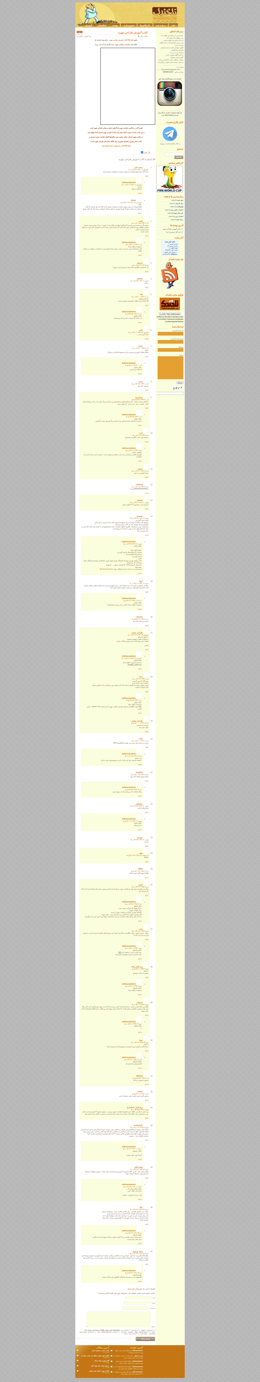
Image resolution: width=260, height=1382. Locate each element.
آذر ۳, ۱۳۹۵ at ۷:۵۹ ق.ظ (140, 1078)
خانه (173, 25)
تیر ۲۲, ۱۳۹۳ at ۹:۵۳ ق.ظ (133, 314)
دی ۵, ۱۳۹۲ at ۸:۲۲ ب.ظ (140, 265)
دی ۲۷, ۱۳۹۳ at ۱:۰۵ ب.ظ (140, 487)
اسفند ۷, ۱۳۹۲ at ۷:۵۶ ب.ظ (139, 281)
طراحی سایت (137, 633)
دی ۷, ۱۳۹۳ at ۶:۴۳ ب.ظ (140, 435)
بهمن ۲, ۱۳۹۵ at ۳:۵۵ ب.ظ (139, 1109)
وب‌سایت (152, 1308)
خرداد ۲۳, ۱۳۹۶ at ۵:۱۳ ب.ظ (139, 1209)
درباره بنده (160, 25)
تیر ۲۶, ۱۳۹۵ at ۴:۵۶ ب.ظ (133, 904)
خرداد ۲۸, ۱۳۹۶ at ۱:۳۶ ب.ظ (139, 1253)
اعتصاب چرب (178, 216)
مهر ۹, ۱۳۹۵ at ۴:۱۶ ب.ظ (140, 1004)
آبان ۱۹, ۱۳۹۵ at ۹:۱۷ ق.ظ (133, 1060)
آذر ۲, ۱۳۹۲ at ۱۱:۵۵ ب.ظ (140, 223)
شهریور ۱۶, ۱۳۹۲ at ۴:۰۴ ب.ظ (132, 185)
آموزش (88, 25)
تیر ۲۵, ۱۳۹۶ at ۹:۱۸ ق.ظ (133, 1233)
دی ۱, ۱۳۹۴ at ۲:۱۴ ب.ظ (140, 679)
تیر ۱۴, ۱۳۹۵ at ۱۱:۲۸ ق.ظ (139, 871)
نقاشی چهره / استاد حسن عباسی (99, 1371)
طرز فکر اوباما (178, 213)
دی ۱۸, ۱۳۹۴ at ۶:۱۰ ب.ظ (140, 741)
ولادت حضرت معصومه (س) (100, 1350)
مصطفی (139, 804)
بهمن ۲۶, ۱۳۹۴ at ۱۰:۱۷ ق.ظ (132, 821)
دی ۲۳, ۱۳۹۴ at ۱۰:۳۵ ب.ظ (139, 774)
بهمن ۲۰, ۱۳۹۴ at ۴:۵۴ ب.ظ (139, 806)
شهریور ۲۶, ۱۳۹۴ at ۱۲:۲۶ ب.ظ (138, 635)
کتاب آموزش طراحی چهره (133, 32)
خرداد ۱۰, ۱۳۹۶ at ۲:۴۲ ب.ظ (132, 1187)
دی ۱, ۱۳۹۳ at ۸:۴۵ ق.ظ (134, 417)
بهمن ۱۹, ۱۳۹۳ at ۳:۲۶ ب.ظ (139, 518)
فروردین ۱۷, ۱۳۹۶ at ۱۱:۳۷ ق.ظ (131, 202)
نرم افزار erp (137, 967)
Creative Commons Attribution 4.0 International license (171, 320)
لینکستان (102, 25)
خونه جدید (180, 200)
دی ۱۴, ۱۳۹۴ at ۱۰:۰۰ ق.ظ (139, 723)
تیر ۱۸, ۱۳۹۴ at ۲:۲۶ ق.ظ (140, 619)
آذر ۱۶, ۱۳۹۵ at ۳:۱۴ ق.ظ (140, 1094)
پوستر (114, 25)
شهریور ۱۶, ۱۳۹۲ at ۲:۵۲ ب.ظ (138, 169)
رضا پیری (139, 397)
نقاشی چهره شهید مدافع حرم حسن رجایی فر (95, 1355)
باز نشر (147, 152)
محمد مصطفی (138, 1356)
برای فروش (179, 203)
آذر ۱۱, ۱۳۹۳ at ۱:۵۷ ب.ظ (140, 384)
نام (153, 1298)
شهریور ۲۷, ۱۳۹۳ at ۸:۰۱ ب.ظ (138, 332)
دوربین (140, 837)
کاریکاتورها (145, 25)
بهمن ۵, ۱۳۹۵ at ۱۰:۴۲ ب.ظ (139, 1127)
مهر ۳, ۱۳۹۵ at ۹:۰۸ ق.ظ (140, 969)
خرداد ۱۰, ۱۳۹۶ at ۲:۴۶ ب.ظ (132, 1149)
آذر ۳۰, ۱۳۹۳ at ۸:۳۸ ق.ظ (140, 399)
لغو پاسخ (131, 1289)
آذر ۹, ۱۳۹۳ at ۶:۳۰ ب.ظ (140, 348)
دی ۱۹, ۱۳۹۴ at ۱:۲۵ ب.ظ (133, 756)
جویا (141, 1040)
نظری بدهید (144, 36)
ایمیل (153, 1303)
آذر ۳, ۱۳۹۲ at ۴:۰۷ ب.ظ (134, 244)
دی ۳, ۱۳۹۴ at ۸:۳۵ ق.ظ (134, 700)
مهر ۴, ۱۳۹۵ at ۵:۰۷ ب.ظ (133, 986)
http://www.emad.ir (106, 569)
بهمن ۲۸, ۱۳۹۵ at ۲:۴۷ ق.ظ (139, 1169)
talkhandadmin (137, 1350)
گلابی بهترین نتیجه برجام (101, 1360)
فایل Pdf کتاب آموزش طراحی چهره (121, 40)
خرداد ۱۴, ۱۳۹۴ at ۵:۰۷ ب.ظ (139, 583)
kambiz (139, 772)
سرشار (138, 1288)
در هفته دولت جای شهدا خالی (100, 1366)
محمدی (140, 516)
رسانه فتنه (179, 220)
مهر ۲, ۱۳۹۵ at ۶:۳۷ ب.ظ (140, 931)
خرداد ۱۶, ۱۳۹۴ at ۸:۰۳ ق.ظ (132, 601)
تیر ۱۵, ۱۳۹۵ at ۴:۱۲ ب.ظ (140, 887)
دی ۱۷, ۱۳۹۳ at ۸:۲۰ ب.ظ (140, 471)
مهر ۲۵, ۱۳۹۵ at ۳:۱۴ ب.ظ (139, 1042)
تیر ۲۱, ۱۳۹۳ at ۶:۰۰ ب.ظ (140, 297)
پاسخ (146, 176)
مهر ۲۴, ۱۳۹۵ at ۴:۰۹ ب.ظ (133, 1024)
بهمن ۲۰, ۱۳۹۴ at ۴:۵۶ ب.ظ (139, 840)
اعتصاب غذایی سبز (177, 210)
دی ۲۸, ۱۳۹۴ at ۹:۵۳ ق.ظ (133, 790)
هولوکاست (179, 207)
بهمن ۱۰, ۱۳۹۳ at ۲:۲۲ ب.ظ (139, 502)
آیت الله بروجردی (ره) (173, 232)
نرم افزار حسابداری (135, 1107)
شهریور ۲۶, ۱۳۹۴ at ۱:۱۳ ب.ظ (132, 658)
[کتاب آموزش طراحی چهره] (127, 124)
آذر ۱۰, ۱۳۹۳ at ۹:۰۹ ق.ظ (133, 365)
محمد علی (138, 167)
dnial (133, 200)
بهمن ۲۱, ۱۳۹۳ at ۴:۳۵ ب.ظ (132, 544)
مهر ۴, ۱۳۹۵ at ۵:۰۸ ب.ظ (133, 948)
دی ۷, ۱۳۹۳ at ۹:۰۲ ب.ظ (134, 450)
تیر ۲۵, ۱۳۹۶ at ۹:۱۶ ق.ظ (133, 1273)
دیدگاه (153, 1326)
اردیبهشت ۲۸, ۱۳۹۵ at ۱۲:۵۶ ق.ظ (137, 855)
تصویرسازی (128, 25)
